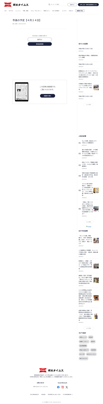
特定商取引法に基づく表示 (54, 394)
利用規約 (43, 394)
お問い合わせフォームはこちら (40, 386)
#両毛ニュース (83, 337)
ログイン (39, 39)
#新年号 (93, 341)
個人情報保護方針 (34, 394)
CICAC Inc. (59, 402)
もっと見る (88, 104)
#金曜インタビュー (84, 341)
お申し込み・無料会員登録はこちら (88, 4)
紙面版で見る (80, 10)
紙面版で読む (47, 96)
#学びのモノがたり (91, 354)
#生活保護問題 (83, 345)
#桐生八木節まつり (84, 350)
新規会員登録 (39, 44)
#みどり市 (82, 354)
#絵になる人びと (84, 358)
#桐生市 (91, 337)
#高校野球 (93, 350)
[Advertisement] (40, 63)
